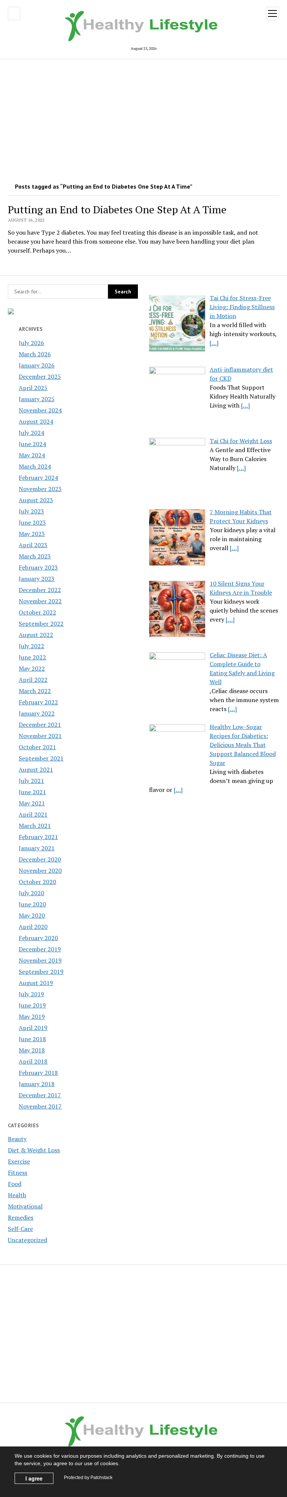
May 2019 (32, 1016)
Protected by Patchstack (88, 1477)
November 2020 (40, 870)
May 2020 (32, 915)
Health (17, 1195)
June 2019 (32, 1005)
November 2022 (40, 601)
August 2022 (36, 635)
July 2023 (31, 511)
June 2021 (32, 792)
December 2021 (40, 724)
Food (14, 1184)
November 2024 (40, 410)
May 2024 (32, 455)
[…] (214, 343)
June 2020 (32, 904)
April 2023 (33, 545)
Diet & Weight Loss (34, 1150)
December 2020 (40, 859)
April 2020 (33, 927)
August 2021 (36, 769)
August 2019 (36, 983)
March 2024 (35, 466)
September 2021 (41, 758)
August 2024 (36, 421)
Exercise (19, 1161)
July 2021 (31, 781)
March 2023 (35, 556)
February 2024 (38, 477)
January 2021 (37, 848)
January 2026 (37, 365)
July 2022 (31, 646)
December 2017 (40, 1095)
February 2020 (38, 938)
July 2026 (31, 343)
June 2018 (32, 1039)
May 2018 (32, 1050)
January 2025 (37, 399)
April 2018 (33, 1061)
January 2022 (37, 713)
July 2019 (31, 994)
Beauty (17, 1139)
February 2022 (38, 702)
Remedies (20, 1217)
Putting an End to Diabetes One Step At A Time (117, 209)
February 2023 (38, 567)
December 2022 (40, 590)
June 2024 (32, 444)
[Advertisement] (143, 118)
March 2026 (35, 354)
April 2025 (33, 388)
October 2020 (37, 882)
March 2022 (35, 691)
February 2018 (38, 1072)
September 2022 (41, 623)
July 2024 (31, 433)
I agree (34, 1478)
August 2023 (36, 500)
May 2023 (32, 534)
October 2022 (37, 612)
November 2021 (40, 736)
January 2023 (37, 578)
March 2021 (35, 825)
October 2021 (37, 747)
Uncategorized (27, 1240)
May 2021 (32, 803)
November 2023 (40, 489)
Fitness (17, 1172)
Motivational (25, 1206)
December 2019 (40, 949)
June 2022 (32, 657)
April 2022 (33, 680)
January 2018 (37, 1084)
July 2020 (31, 893)
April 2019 (33, 1028)
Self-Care (20, 1229)
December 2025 (40, 376)
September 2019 (41, 971)
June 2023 (32, 522)
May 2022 (32, 668)
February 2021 (38, 837)
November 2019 (40, 960)
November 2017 (40, 1106)
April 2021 (33, 814)
